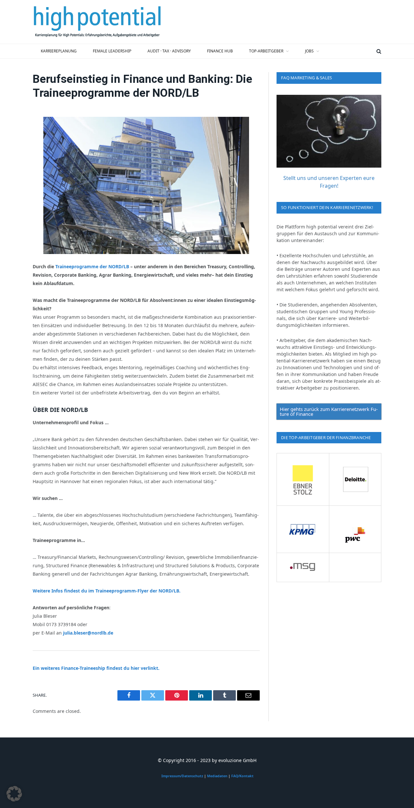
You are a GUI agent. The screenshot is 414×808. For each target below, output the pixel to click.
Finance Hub (220, 51)
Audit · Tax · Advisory (169, 51)
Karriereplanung (59, 51)
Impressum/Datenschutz (182, 776)
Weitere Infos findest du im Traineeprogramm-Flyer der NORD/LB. (106, 591)
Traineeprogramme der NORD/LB (92, 266)
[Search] (378, 51)
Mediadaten (217, 776)
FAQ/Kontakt (242, 776)
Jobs (309, 51)
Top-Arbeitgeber (266, 51)
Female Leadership (112, 51)
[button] (14, 794)
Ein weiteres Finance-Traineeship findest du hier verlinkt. (96, 668)
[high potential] (97, 22)
